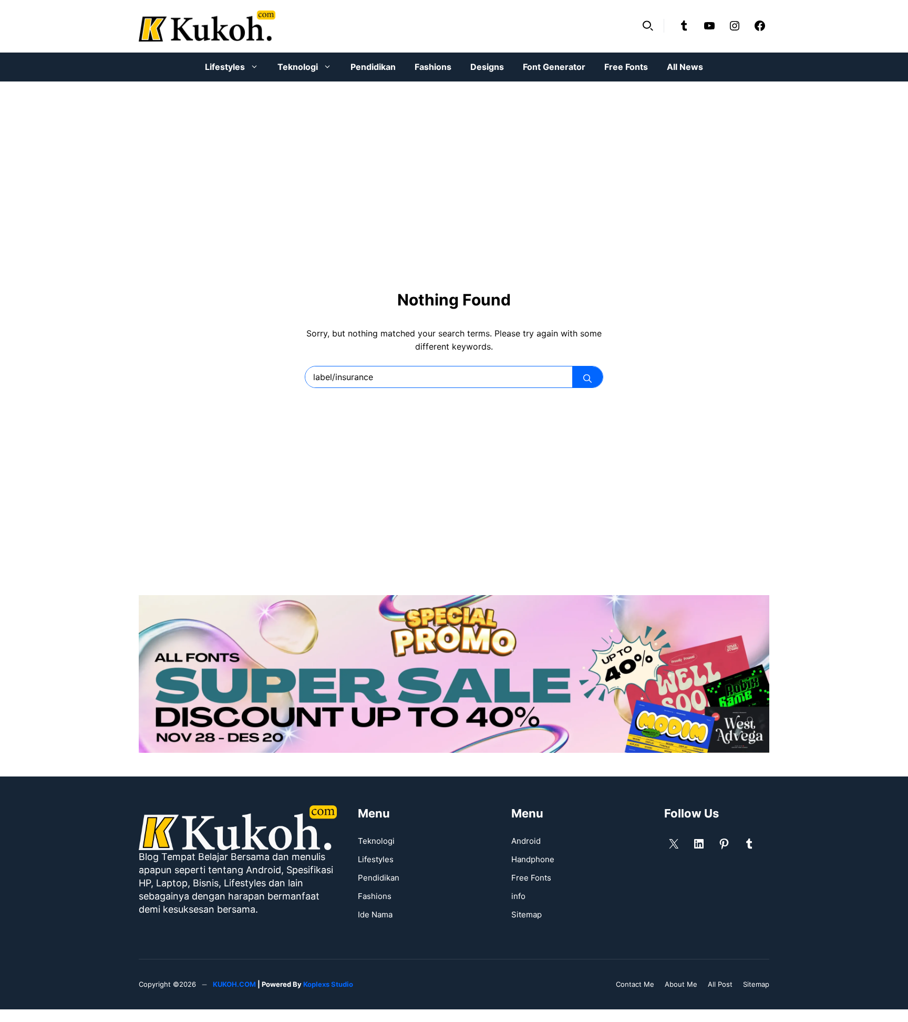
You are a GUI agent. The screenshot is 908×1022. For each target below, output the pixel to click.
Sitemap (526, 914)
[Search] (587, 376)
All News (685, 67)
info (518, 896)
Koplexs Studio (328, 984)
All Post (720, 984)
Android (526, 841)
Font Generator (554, 67)
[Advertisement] (454, 168)
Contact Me (635, 984)
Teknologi (297, 67)
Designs (487, 67)
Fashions (433, 67)
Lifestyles (225, 67)
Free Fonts (626, 67)
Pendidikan (373, 67)
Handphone (532, 859)
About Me (681, 984)
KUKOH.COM (234, 984)
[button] (648, 25)
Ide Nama (375, 914)
